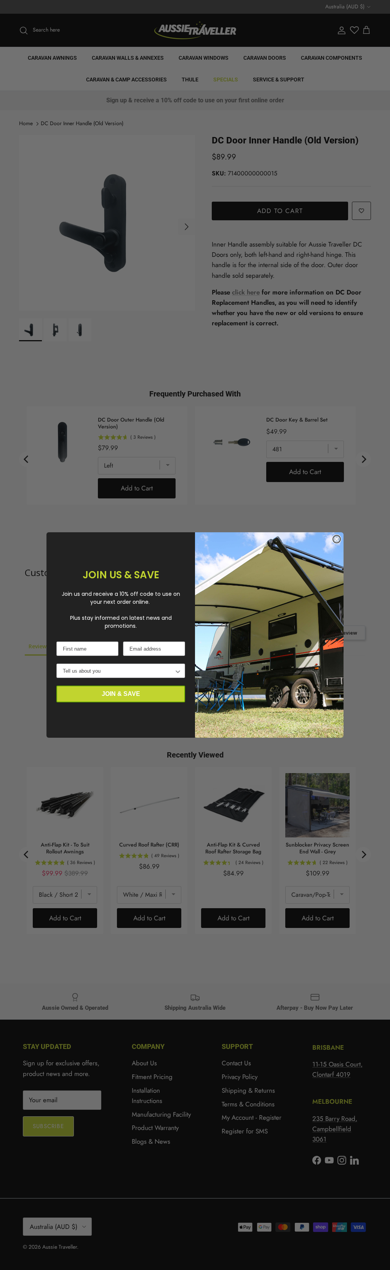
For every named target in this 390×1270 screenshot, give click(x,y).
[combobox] (118, 671)
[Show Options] (178, 671)
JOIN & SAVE (121, 694)
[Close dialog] (336, 539)
